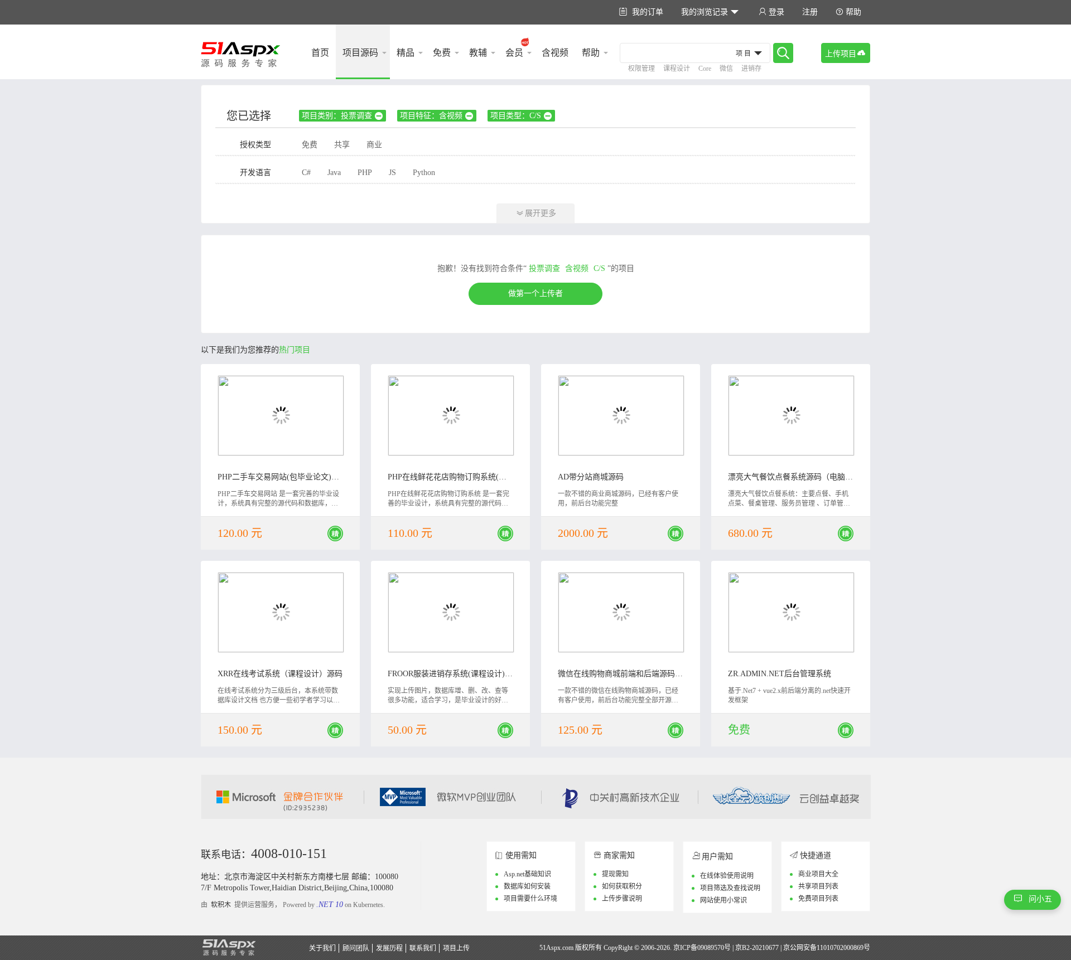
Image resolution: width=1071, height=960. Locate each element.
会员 (514, 52)
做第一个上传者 (535, 293)
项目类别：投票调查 (342, 115)
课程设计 (676, 68)
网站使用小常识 (723, 900)
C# (306, 172)
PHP (365, 172)
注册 (810, 12)
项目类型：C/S (521, 115)
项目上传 (456, 948)
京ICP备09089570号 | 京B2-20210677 (726, 948)
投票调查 (544, 268)
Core (704, 68)
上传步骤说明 (622, 899)
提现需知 (615, 874)
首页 (320, 52)
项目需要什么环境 (530, 899)
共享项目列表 (818, 886)
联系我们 (422, 948)
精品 (405, 52)
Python (424, 172)
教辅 (478, 52)
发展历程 (389, 948)
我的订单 (641, 12)
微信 (726, 68)
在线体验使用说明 (727, 876)
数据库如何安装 (527, 886)
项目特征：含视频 (436, 115)
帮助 (848, 12)
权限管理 (641, 68)
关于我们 (322, 948)
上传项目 (845, 53)
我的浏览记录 (710, 12)
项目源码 (360, 52)
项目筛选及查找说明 (730, 888)
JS (392, 172)
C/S (599, 268)
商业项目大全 (818, 874)
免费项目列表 (818, 899)
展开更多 (536, 213)
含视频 (555, 52)
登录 (771, 12)
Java (334, 172)
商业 (374, 144)
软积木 (221, 905)
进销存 (751, 68)
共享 (342, 144)
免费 (442, 52)
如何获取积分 (622, 886)
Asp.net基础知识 (527, 874)
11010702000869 (840, 948)
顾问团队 (355, 948)
